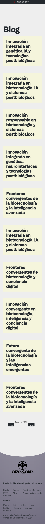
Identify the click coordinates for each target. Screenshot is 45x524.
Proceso (7, 495)
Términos (27, 490)
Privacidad (28, 493)
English (6, 508)
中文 (15, 505)
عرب (32, 505)
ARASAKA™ (23, 2)
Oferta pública (6, 491)
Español (17, 508)
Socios (16, 490)
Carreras (36, 490)
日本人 (6, 505)
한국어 (23, 505)
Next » (31, 425)
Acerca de (37, 493)
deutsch (7, 510)
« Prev (11, 425)
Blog (15, 493)
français (28, 508)
